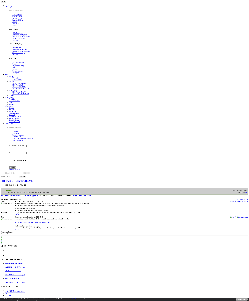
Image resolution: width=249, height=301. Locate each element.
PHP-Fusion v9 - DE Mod (20, 88)
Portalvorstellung (17, 71)
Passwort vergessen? (15, 169)
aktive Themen (17, 80)
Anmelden (15, 131)
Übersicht (15, 78)
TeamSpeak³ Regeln (15, 116)
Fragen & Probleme (18, 18)
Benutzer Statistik (14, 118)
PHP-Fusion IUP (17, 85)
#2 (235, 217)
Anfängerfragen (17, 15)
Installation (12, 81)
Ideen (14, 67)
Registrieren (16, 133)
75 (246, 192)
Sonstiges (15, 40)
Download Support (18, 62)
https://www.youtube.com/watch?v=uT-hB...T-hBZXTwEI (33, 222)
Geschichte (12, 115)
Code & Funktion (17, 16)
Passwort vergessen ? (18, 135)
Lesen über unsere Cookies (78, 298)
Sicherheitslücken (17, 33)
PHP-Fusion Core (14, 101)
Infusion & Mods (17, 20)
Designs (14, 22)
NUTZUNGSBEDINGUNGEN (22, 138)
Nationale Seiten (14, 120)
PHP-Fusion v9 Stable (19, 87)
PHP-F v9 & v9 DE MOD (20, 94)
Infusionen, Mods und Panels (21, 36)
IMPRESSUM (16, 137)
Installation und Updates (19, 35)
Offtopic (15, 69)
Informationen (16, 47)
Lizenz (14, 25)
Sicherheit (15, 23)
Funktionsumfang (14, 113)
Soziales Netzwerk (14, 122)
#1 (235, 201)
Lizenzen (11, 95)
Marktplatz (15, 73)
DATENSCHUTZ (18, 140)
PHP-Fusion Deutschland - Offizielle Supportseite (20, 195)
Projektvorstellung (18, 66)
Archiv (11, 102)
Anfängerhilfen (13, 90)
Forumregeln (12, 111)
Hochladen (12, 104)
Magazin (11, 108)
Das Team (12, 109)
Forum (11, 76)
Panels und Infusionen (82, 195)
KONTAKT (8, 295)
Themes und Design (18, 38)
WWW (17, 214)
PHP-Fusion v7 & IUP (19, 92)
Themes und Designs (18, 53)
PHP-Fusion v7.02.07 (19, 83)
